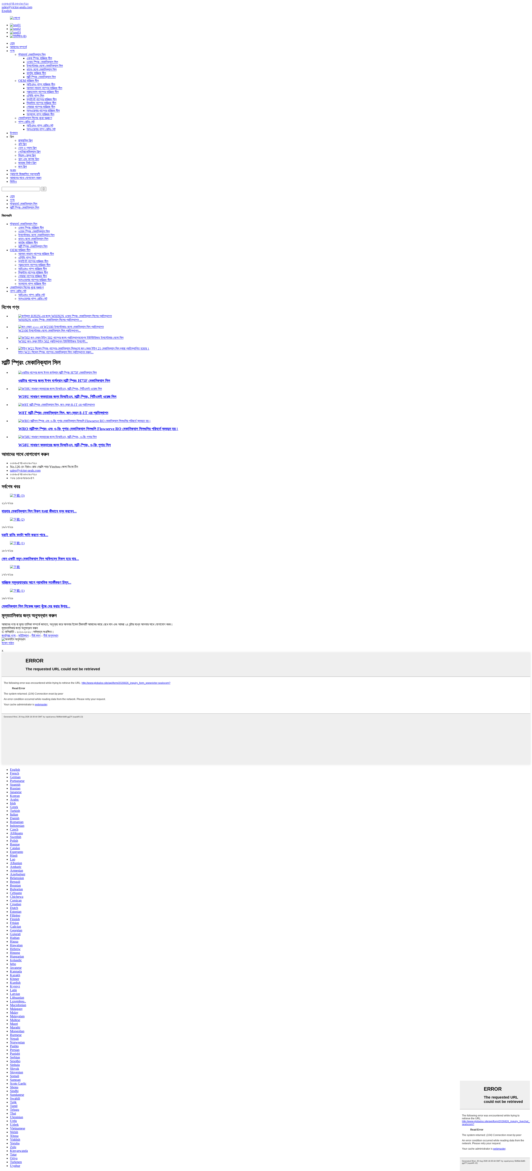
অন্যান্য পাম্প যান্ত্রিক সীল (40, 114)
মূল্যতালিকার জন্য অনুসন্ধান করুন (20, 628)
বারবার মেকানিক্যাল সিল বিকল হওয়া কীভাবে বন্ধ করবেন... (39, 511)
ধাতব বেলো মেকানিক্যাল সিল (42, 69)
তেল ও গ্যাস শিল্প (27, 148)
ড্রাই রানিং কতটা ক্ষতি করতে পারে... (25, 535)
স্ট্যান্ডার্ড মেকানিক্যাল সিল (32, 54)
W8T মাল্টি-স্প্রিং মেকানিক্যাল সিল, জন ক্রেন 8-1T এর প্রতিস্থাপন (63, 413)
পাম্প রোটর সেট (26, 122)
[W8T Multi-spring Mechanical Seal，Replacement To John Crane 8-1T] (56, 404)
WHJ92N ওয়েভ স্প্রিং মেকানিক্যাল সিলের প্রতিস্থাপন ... (50, 320)
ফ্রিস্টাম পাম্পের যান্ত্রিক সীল (41, 103)
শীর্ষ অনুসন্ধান (50, 635)
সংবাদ (13, 170)
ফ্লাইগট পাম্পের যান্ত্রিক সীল (42, 99)
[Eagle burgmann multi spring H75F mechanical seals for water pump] (57, 372)
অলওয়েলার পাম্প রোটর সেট (41, 129)
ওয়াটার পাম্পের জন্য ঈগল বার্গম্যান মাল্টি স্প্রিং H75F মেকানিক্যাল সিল (64, 380)
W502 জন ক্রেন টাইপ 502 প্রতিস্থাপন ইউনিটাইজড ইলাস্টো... (53, 341)
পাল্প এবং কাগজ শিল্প (28, 159)
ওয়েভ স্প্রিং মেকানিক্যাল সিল (42, 62)
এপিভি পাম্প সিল (35, 95)
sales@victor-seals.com (25, 470)
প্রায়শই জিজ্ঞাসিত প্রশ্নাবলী (25, 174)
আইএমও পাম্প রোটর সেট (40, 125)
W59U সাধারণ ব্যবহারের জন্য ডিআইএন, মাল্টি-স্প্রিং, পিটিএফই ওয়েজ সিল (67, 396)
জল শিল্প (22, 166)
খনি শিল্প (22, 144)
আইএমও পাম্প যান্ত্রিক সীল (41, 84)
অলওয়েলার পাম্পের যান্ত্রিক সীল (43, 110)
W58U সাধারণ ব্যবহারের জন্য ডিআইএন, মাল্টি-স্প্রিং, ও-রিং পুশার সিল (64, 445)
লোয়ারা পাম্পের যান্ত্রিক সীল (41, 107)
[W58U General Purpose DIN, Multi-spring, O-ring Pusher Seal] (57, 437)
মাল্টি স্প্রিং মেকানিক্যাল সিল (41, 77)
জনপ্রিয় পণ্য (9, 635)
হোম (12, 43)
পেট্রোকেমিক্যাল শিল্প (29, 151)
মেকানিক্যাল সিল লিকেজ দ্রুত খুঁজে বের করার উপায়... (36, 606)
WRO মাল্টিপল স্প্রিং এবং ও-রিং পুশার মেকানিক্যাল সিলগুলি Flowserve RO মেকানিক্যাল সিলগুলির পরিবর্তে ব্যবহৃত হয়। (98, 429)
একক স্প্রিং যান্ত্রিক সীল (39, 58)
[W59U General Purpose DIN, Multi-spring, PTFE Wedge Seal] (60, 388)
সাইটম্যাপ (23, 635)
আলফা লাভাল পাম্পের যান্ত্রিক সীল (44, 88)
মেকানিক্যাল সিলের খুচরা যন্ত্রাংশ (35, 118)
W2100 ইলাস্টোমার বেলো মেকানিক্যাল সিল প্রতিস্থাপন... (49, 330)
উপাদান (14, 133)
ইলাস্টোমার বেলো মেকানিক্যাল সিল (45, 65)
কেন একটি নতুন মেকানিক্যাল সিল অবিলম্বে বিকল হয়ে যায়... (40, 559)
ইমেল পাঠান (8, 643)
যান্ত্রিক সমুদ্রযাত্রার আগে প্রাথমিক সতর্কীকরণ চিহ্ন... (36, 582)
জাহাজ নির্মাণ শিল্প (27, 163)
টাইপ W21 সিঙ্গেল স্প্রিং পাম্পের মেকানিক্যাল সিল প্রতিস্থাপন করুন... (56, 352)
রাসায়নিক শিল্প (25, 140)
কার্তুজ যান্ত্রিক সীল (36, 73)
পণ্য (12, 51)
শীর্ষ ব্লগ (36, 635)
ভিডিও (13, 181)
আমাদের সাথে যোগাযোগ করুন (25, 178)
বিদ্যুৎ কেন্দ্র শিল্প (27, 155)
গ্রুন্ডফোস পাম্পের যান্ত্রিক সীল (43, 92)
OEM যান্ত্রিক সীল (28, 80)
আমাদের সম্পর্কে (18, 47)
